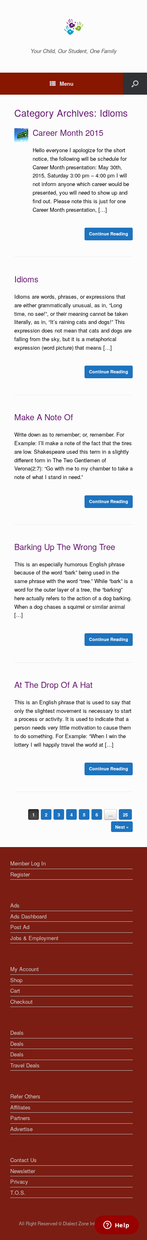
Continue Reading (108, 234)
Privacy (19, 1181)
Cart (15, 990)
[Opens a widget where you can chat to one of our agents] (116, 1226)
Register (20, 874)
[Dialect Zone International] (73, 26)
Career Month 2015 (68, 132)
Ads (15, 905)
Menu (67, 83)
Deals (17, 1032)
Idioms (26, 279)
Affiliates (20, 1107)
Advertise (21, 1129)
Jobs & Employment (34, 938)
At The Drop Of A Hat (53, 684)
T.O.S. (18, 1192)
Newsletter (22, 1171)
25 (125, 815)
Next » (122, 827)
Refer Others (25, 1096)
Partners (20, 1118)
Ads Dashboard (28, 916)
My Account (24, 969)
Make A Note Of (43, 417)
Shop (16, 980)
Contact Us (23, 1160)
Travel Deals (25, 1065)
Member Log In (28, 863)
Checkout (21, 1001)
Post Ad (19, 927)
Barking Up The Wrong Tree (64, 546)
